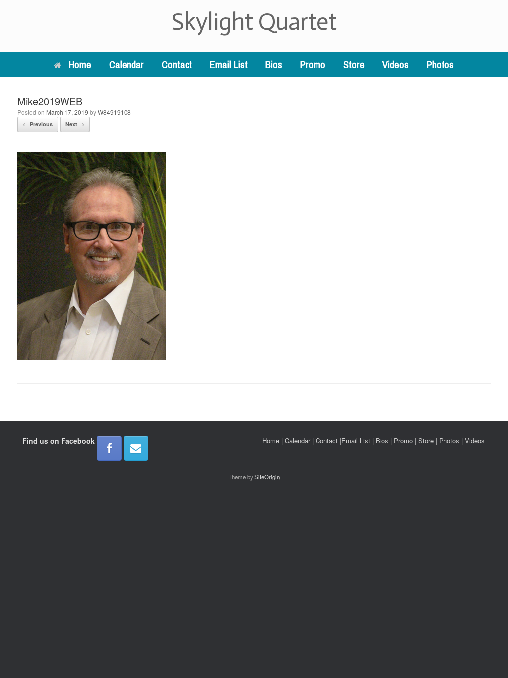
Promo (312, 64)
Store (354, 64)
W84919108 (114, 112)
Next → (74, 124)
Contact (177, 64)
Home (80, 64)
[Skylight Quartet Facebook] (109, 448)
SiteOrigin (267, 477)
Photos (440, 64)
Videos (395, 64)
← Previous (38, 124)
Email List (229, 64)
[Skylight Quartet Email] (136, 448)
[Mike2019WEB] (91, 357)
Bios (273, 64)
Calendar (126, 64)
